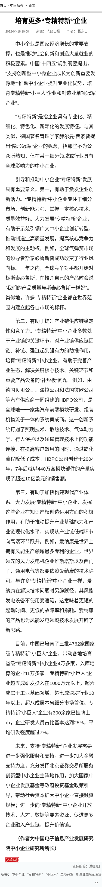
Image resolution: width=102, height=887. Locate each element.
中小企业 (18, 875)
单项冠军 (66, 875)
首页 (3, 6)
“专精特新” (35, 875)
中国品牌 (16, 6)
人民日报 (53, 31)
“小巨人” (51, 875)
